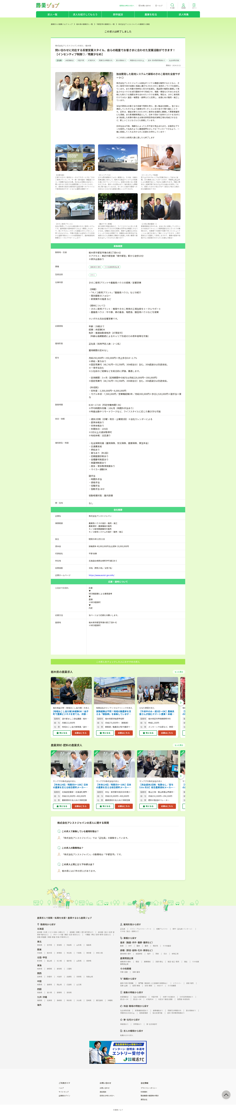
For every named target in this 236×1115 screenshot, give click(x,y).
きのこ (92, 275)
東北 (39, 941)
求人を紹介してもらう (85, 14)
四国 (39, 989)
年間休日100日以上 (137, 60)
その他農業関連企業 (111, 267)
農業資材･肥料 (95, 267)
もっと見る (179, 672)
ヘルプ (61, 1088)
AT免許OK (91, 60)
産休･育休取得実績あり (156, 60)
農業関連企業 (126, 958)
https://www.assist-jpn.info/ (101, 575)
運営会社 (144, 1099)
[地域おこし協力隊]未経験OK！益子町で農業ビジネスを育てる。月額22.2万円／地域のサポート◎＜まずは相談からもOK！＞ (70, 712)
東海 (39, 965)
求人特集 (184, 14)
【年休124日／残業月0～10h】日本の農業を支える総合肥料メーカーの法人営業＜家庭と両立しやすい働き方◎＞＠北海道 (70, 786)
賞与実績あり (121, 60)
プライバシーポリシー (149, 1088)
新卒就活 (118, 14)
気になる (63, 732)
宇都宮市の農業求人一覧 (106, 24)
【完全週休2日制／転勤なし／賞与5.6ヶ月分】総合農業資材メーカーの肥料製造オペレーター (157, 786)
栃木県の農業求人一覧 (84, 24)
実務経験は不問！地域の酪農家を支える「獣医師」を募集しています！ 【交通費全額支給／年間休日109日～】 (113, 712)
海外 (39, 1004)
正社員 (59, 60)
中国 (39, 981)
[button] (181, 703)
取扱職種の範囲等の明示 (150, 1095)
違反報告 (103, 1092)
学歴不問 (80, 60)
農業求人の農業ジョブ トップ (62, 24)
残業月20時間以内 (105, 60)
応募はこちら (81, 732)
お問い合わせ (105, 1088)
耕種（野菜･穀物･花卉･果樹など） (137, 950)
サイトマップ (64, 1092)
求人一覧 (52, 14)
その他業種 (125, 968)
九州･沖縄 (42, 997)
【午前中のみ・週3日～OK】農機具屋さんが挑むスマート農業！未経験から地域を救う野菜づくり (156, 712)
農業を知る (151, 14)
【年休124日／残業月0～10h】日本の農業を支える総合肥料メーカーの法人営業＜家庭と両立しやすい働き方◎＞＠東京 (113, 786)
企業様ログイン (64, 1095)
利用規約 (144, 1092)
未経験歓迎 (69, 60)
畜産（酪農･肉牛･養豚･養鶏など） (137, 942)
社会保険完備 (174, 60)
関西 (39, 973)
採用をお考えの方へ (107, 1095)
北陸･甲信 (42, 957)
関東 (39, 949)
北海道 (40, 928)
